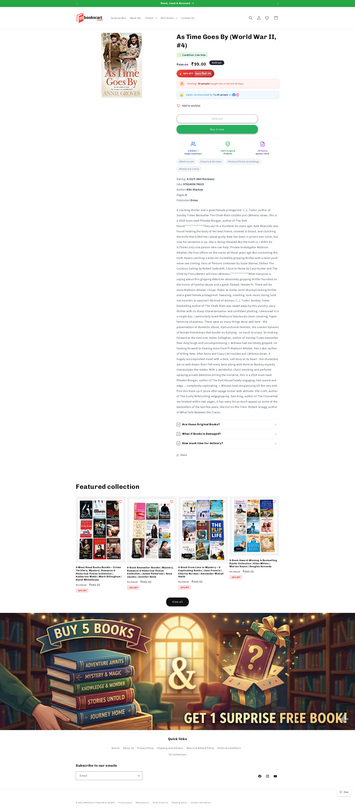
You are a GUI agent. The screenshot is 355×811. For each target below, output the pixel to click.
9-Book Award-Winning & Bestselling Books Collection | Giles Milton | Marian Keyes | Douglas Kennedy (253, 563)
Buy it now (217, 129)
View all (177, 601)
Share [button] (183, 455)
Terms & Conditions (229, 748)
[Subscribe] (138, 775)
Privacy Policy (145, 748)
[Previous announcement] (77, 3)
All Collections (177, 754)
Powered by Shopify (105, 802)
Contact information (201, 802)
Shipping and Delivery (170, 748)
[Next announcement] (278, 3)
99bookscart (89, 802)
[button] (151, 18)
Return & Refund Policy (200, 748)
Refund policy (142, 802)
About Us (128, 748)
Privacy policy (125, 802)
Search (115, 748)
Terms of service (160, 802)
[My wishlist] (267, 18)
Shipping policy (179, 802)
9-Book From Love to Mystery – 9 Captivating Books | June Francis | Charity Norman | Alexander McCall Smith (201, 572)
